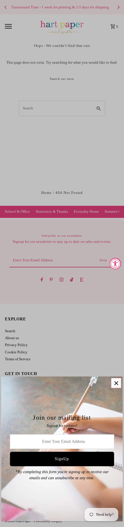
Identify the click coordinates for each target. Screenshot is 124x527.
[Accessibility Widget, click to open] (115, 263)
